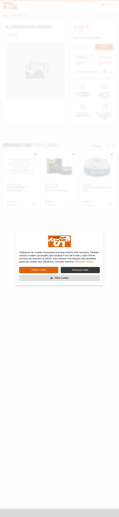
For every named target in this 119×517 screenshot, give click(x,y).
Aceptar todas (38, 270)
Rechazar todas (80, 270)
